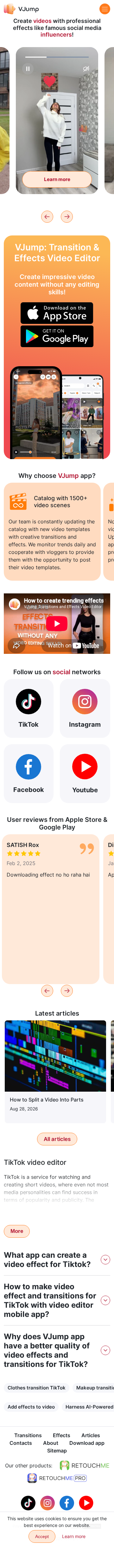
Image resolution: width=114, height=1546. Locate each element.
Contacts (21, 1443)
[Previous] (47, 217)
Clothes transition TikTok (37, 1388)
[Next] (67, 217)
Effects (61, 1435)
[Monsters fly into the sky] (36, 412)
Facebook (28, 790)
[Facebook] (68, 1502)
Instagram (85, 724)
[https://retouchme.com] (84, 1465)
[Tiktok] (29, 1502)
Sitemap (57, 1450)
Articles (90, 1435)
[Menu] (104, 8)
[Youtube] (86, 1502)
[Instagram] (48, 1502)
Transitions (28, 1435)
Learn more (57, 179)
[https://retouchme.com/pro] (57, 1478)
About (50, 1443)
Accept (42, 1536)
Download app (86, 1443)
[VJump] (21, 8)
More (16, 1231)
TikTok (28, 724)
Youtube (85, 790)
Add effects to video (31, 1407)
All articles (57, 1139)
